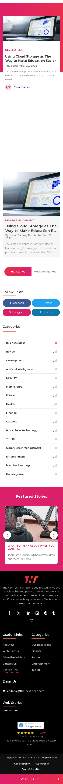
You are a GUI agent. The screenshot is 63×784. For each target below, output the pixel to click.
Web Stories (10, 710)
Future (35, 657)
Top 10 (35, 670)
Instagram (17, 312)
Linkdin (47, 312)
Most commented (45, 271)
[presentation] (7, 535)
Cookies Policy (22, 763)
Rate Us (42, 732)
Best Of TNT (11, 670)
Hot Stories (18, 271)
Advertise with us (14, 657)
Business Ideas (41, 644)
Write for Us (11, 651)
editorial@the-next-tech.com (25, 691)
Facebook (17, 303)
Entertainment (40, 663)
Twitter (47, 303)
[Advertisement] (31, 132)
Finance (36, 651)
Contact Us (10, 663)
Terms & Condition (31, 769)
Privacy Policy (41, 763)
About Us (8, 644)
